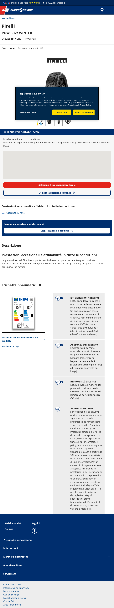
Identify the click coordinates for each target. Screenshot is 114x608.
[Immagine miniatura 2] (49, 121)
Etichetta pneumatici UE (30, 48)
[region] (57, 103)
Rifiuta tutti (62, 112)
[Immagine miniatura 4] (68, 121)
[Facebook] (34, 530)
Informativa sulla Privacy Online (78, 105)
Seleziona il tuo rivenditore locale (57, 184)
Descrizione (8, 48)
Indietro (10, 18)
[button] (108, 10)
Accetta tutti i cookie (84, 112)
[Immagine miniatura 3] (58, 121)
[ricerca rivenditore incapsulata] (102, 10)
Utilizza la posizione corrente (55, 192)
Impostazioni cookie (27, 112)
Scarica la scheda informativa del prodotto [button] (20, 339)
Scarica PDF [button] (8, 346)
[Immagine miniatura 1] (40, 121)
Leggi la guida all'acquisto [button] (54, 230)
